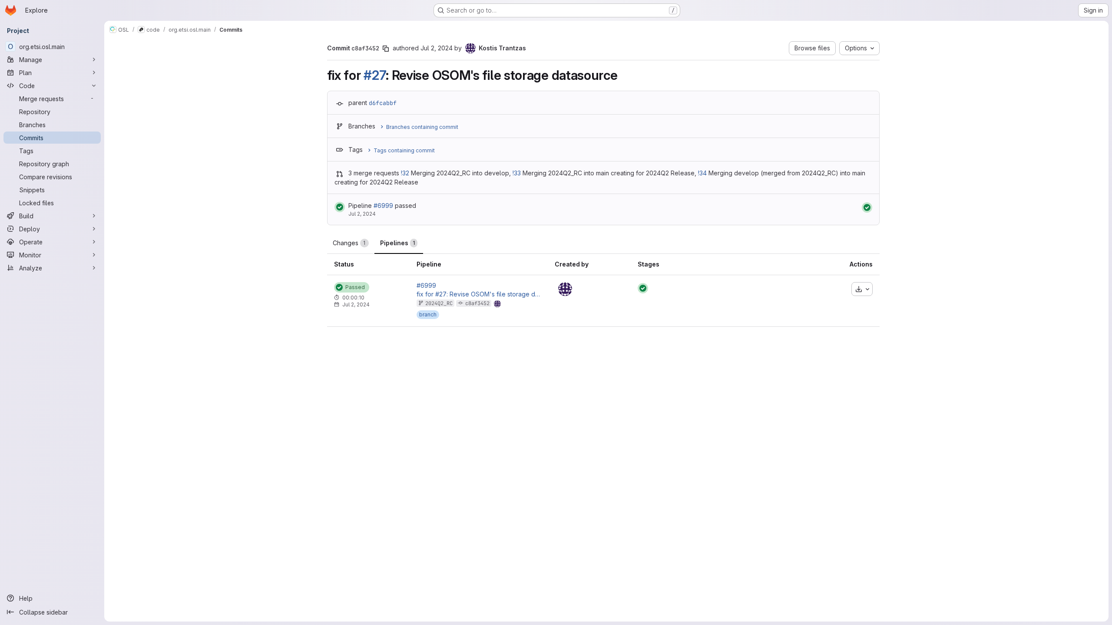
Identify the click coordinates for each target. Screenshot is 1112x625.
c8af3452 (477, 303)
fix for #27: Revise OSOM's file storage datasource (479, 294)
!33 (517, 173)
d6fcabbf (383, 103)
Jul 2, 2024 (436, 48)
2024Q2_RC (439, 303)
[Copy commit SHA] (386, 48)
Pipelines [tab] (397, 243)
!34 (702, 173)
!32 (405, 173)
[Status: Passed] (339, 207)
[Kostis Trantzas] (565, 289)
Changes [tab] (349, 243)
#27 (375, 75)
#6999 (383, 205)
